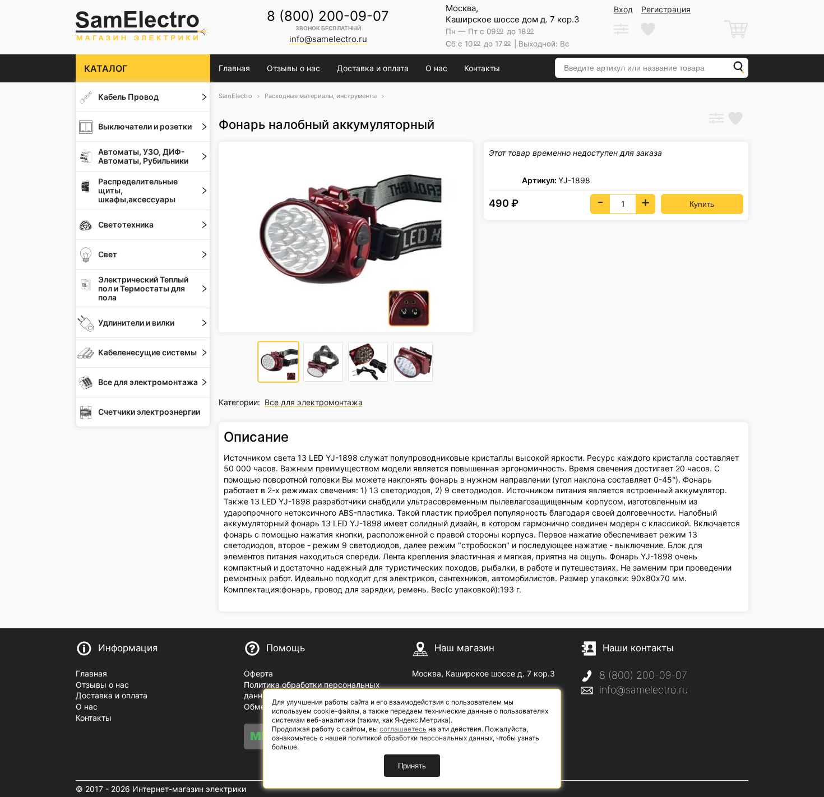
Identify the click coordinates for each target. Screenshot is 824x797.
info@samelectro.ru (643, 690)
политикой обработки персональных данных (420, 738)
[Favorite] (735, 119)
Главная (234, 68)
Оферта (258, 673)
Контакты (482, 68)
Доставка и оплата (373, 68)
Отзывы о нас (293, 68)
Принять (412, 766)
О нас (436, 68)
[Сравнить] (716, 119)
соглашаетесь (403, 729)
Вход (623, 9)
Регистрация (666, 9)
